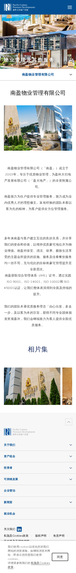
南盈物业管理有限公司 (38, 74)
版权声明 (41, 536)
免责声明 (59, 536)
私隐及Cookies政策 (16, 536)
